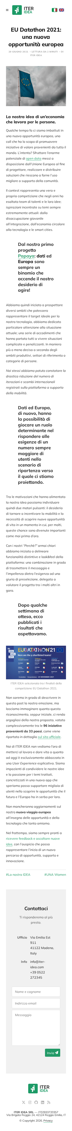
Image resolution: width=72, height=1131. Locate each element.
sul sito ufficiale (49, 737)
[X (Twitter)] (24, 1103)
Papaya (26, 256)
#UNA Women (55, 875)
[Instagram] (30, 1103)
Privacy (48, 1120)
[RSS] (48, 1103)
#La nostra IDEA (18, 875)
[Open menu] (7, 10)
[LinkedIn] (43, 1103)
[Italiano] (54, 10)
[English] (61, 10)
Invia (51, 1053)
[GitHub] (36, 1103)
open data (33, 158)
